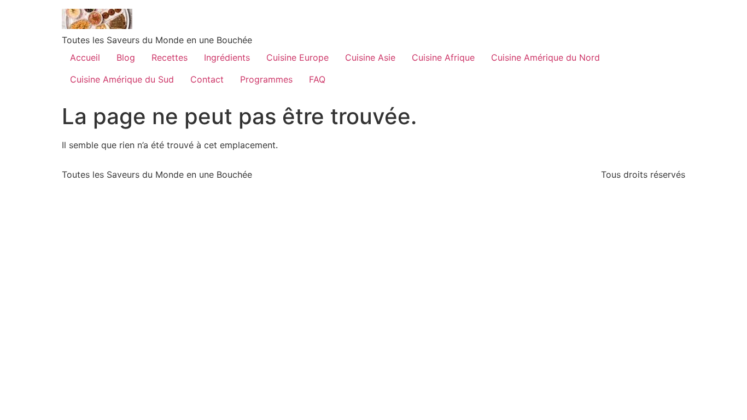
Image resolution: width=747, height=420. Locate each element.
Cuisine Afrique (443, 57)
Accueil (85, 57)
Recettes (169, 57)
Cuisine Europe (297, 57)
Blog (125, 57)
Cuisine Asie (370, 57)
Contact (207, 79)
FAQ (317, 79)
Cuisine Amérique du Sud (122, 79)
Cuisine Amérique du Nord (545, 57)
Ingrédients (227, 57)
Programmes (266, 79)
